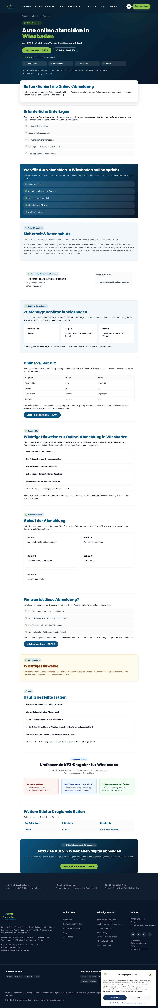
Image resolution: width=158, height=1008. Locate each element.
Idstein (28, 829)
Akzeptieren (115, 998)
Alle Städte (36, 16)
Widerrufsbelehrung (139, 949)
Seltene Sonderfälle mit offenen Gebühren (44, 474)
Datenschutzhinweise (129, 1003)
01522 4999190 (138, 919)
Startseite (26, 6)
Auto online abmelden (106, 919)
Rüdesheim (67, 823)
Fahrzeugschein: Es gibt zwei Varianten (43, 481)
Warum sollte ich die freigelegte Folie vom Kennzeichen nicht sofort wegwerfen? (60, 742)
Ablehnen (140, 998)
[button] (150, 975)
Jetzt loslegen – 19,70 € (36, 50)
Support (134, 922)
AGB (133, 946)
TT (150, 934)
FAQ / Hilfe (91, 6)
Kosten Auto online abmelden (110, 924)
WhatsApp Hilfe (67, 50)
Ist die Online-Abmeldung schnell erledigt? (44, 719)
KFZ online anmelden (69, 6)
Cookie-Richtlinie (115, 1003)
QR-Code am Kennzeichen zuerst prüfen (43, 459)
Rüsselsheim (106, 823)
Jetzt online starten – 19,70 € (41, 644)
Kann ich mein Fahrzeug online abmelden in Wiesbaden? (50, 734)
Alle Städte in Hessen (109, 829)
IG (138, 934)
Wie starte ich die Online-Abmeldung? (42, 712)
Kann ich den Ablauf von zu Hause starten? (44, 704)
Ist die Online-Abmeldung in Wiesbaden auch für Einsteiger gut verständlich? (59, 727)
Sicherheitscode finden (107, 937)
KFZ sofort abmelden (44, 6)
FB (133, 934)
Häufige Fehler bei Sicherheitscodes (41, 466)
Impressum (141, 1003)
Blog (102, 6)
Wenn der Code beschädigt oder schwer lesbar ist (47, 489)
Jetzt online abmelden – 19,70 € (42, 415)
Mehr (112, 6)
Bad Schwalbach (32, 823)
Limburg (66, 829)
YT (144, 934)
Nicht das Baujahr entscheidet (39, 451)
